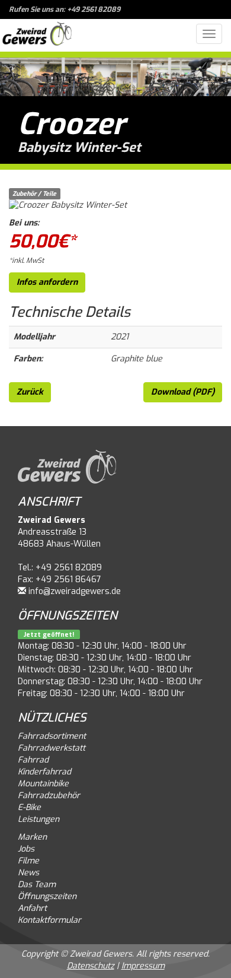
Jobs (26, 849)
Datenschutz (90, 965)
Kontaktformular (49, 920)
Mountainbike (43, 783)
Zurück (30, 392)
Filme (28, 860)
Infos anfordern (47, 282)
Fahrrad (33, 760)
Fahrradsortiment (52, 736)
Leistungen (38, 819)
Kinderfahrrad (44, 771)
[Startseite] (37, 35)
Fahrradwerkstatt (51, 748)
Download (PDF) (182, 392)
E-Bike (29, 807)
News (28, 872)
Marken (32, 837)
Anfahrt (32, 908)
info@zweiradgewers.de (74, 591)
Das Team (37, 884)
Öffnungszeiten (47, 896)
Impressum (143, 965)
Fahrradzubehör (49, 795)
